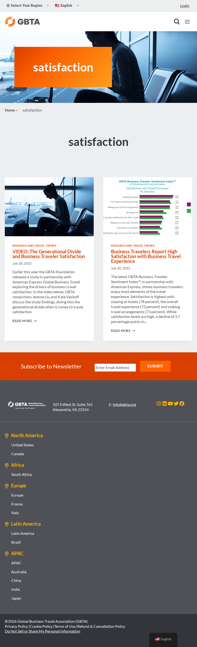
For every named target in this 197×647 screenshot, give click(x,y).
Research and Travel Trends (34, 245)
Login (184, 5)
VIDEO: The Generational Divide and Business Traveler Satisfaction (48, 254)
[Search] (177, 22)
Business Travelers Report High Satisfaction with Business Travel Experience (146, 256)
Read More (24, 321)
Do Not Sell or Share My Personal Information (42, 631)
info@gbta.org (124, 404)
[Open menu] (187, 21)
